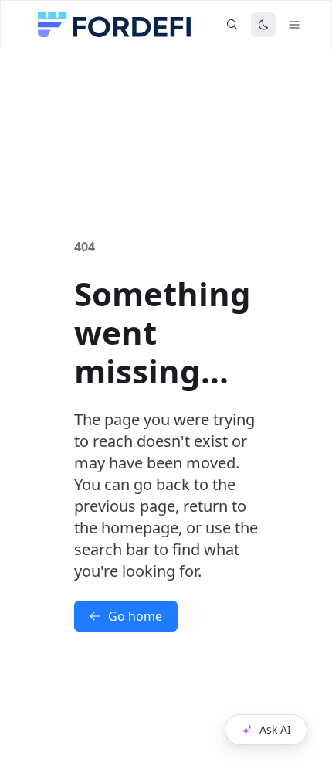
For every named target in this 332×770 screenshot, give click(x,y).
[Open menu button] (294, 24)
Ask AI (275, 729)
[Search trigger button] (232, 24)
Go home (135, 616)
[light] (263, 24)
